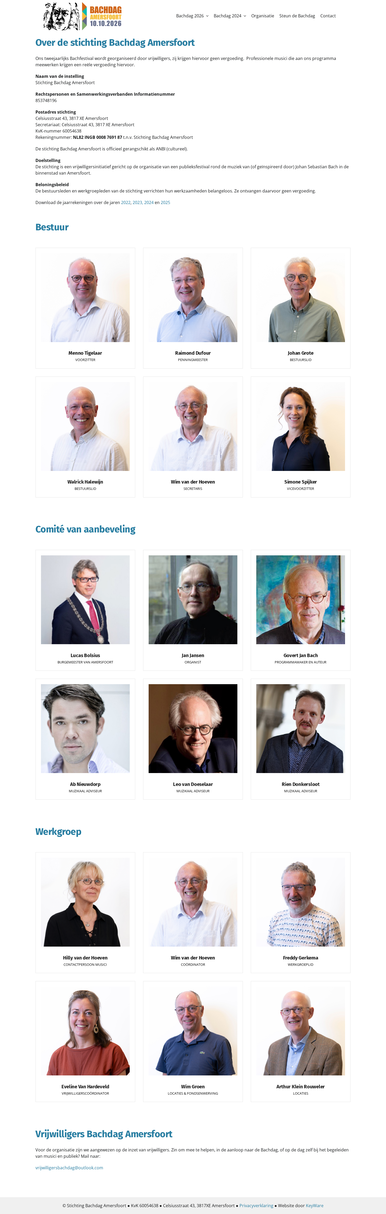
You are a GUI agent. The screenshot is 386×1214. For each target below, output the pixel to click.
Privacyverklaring (256, 1205)
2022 (126, 202)
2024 (149, 202)
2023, (138, 202)
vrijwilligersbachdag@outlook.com (69, 1168)
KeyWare (315, 1205)
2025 (165, 202)
